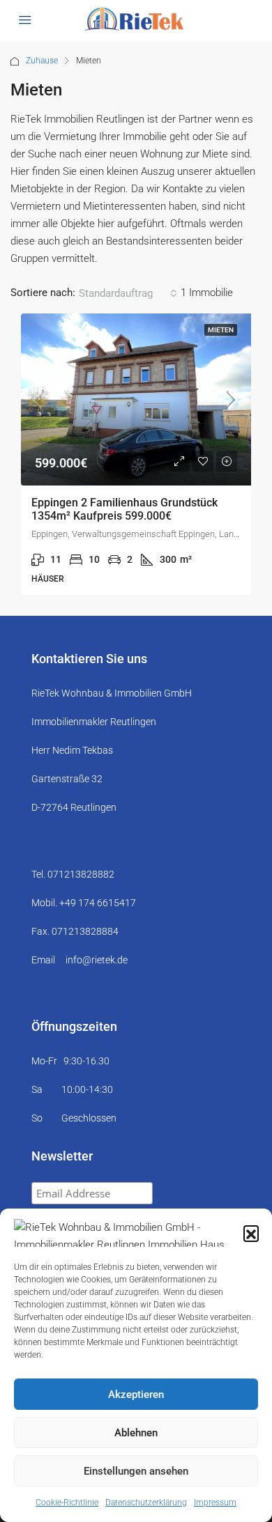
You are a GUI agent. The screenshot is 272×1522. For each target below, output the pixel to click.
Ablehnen (136, 1433)
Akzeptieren (136, 1394)
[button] (251, 1233)
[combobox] (128, 293)
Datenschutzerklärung (146, 1502)
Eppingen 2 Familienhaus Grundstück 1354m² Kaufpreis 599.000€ (124, 509)
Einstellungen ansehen (136, 1471)
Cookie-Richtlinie (67, 1502)
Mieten (221, 330)
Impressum (215, 1502)
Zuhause (42, 60)
